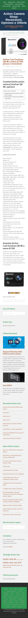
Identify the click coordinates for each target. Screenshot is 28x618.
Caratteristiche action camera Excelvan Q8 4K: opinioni (14, 94)
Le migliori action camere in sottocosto (12, 488)
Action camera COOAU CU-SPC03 (12, 438)
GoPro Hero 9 (6, 420)
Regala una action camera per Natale (12, 505)
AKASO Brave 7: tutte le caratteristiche (12, 429)
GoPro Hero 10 (7, 416)
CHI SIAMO (9, 546)
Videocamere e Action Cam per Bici (12, 514)
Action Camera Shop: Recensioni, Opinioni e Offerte (14, 18)
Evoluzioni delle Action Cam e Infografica (13, 474)
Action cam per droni (9, 565)
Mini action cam (18, 565)
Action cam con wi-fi (12, 562)
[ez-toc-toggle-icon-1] (22, 91)
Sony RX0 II (7, 385)
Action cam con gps (19, 559)
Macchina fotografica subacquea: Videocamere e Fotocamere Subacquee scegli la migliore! (13, 494)
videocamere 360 (7, 567)
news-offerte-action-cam (18, 301)
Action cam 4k (9, 559)
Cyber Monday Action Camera (10, 470)
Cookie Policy (6, 466)
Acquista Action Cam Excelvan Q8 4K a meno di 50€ (14, 97)
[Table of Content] (22, 91)
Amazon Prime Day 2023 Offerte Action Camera (12, 353)
